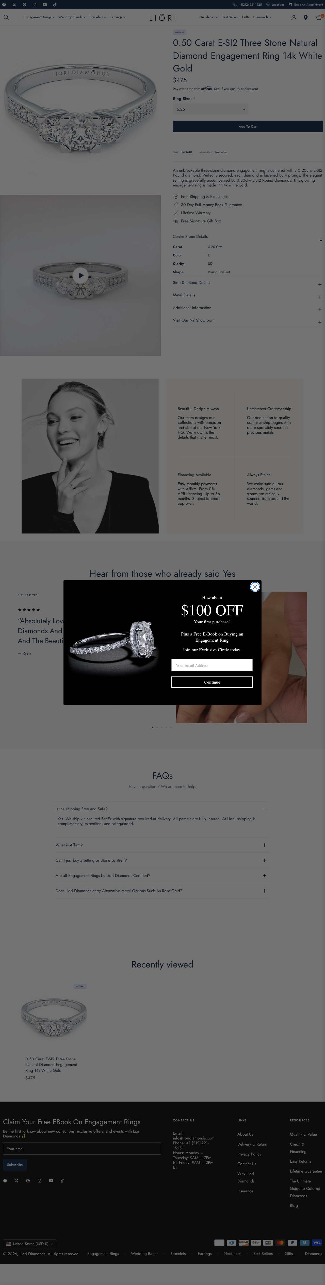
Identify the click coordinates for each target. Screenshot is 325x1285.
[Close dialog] (255, 586)
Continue (212, 682)
